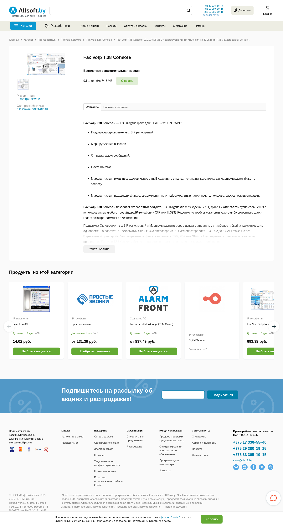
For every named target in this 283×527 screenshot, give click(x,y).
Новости (111, 25)
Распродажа (134, 446)
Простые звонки (81, 324)
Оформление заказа (106, 442)
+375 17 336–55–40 (249, 442)
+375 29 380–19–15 (249, 448)
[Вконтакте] (236, 467)
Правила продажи (105, 471)
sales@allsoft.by (211, 15)
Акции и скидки (90, 25)
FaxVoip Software (28, 99)
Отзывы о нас (200, 455)
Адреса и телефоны (204, 442)
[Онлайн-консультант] (273, 498)
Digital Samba (196, 340)
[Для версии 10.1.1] (23, 84)
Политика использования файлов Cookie (108, 481)
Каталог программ (72, 436)
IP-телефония (20, 318)
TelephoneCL (20, 324)
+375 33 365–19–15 (249, 454)
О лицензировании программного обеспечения (170, 450)
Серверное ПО (138, 318)
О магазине (180, 25)
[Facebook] (253, 467)
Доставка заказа (103, 448)
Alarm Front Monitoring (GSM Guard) (151, 324)
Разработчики (60, 25)
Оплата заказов (103, 436)
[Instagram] (245, 467)
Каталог (26, 25)
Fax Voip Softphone (258, 324)
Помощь (200, 25)
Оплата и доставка (135, 25)
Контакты (159, 25)
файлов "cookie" (170, 517)
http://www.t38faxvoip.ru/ (32, 109)
